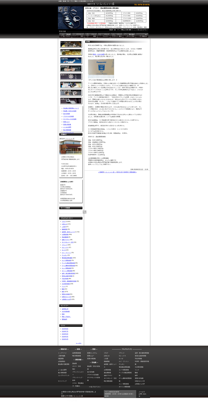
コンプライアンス (68, 132)
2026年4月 (65, 339)
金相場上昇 (65, 309)
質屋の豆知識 (66, 294)
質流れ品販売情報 (67, 276)
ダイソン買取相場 (67, 271)
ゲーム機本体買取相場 (68, 265)
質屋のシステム (71, 76)
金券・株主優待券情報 (68, 273)
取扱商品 (71, 68)
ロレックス (65, 247)
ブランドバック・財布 (116, 35)
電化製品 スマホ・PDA (129, 35)
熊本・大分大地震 (98, 54)
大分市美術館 (66, 311)
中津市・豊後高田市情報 (69, 281)
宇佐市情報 (65, 278)
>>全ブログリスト (95, 387)
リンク (64, 286)
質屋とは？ (66, 122)
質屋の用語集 (67, 124)
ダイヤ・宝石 (76, 366)
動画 (63, 289)
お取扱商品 (61, 361)
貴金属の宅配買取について (71, 108)
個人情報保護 (67, 130)
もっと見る (78, 343)
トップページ (62, 353)
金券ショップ (71, 84)
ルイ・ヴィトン (66, 252)
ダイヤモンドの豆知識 (69, 119)
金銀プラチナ (66, 239)
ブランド (64, 245)
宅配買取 (71, 60)
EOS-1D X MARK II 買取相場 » (127, 172)
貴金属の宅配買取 (63, 364)
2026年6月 (65, 334)
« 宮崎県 (101, 172)
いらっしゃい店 (72, 400)
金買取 (71, 44)
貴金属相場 (65, 237)
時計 (73, 369)
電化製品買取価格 (67, 258)
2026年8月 (65, 329)
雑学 (63, 291)
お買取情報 (65, 234)
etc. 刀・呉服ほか (142, 35)
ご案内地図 (61, 356)
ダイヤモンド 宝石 (78, 35)
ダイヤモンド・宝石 (68, 242)
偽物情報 (64, 229)
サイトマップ (146, 1)
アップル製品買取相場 (68, 263)
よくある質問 (67, 127)
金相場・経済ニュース (68, 232)
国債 (63, 314)
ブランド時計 (91, 35)
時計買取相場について (71, 93)
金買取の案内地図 (71, 52)
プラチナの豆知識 (68, 116)
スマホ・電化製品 (78, 383)
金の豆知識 (66, 113)
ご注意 (64, 226)
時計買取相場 (76, 356)
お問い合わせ (71, 101)
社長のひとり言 (66, 297)
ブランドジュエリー (104, 35)
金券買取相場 (76, 353)
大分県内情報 (66, 284)
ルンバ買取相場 (66, 268)
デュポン (64, 255)
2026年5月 (65, 336)
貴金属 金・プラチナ (65, 35)
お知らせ (64, 224)
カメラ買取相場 (66, 260)
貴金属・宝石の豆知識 (69, 111)
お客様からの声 (66, 299)
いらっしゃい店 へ (110, 172)
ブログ (64, 221)
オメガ (64, 250)
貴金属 (74, 363)
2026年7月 (65, 331)
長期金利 (64, 319)
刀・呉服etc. (76, 386)
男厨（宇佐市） (66, 316)
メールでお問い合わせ (142, 394)
